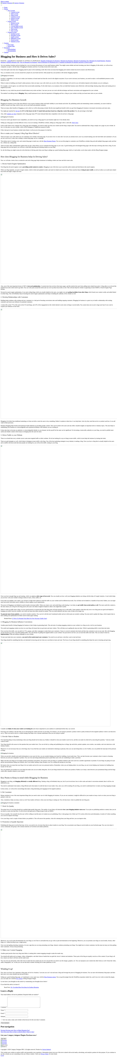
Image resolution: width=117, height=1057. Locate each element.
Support (6, 52)
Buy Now (3, 1038)
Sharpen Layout (15, 41)
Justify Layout (15, 37)
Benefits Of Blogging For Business (50, 61)
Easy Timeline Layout (17, 27)
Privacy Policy (45, 1054)
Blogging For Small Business (97, 61)
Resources (7, 47)
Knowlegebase (12, 49)
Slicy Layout (14, 30)
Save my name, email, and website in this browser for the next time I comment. (24, 1020)
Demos (6, 9)
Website (3, 1016)
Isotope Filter (11, 46)
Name (3, 1010)
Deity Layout (14, 13)
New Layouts (11, 10)
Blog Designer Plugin (50, 141)
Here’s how (75, 122)
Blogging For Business (67, 61)
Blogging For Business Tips (81, 61)
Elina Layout (14, 15)
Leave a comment (74, 62)
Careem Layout (15, 12)
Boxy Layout (14, 24)
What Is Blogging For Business (46, 62)
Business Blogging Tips (12, 62)
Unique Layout (12, 21)
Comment (4, 1007)
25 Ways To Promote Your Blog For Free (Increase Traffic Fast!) (29, 618)
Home (5, 7)
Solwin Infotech (46, 1049)
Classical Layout (12, 32)
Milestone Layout (15, 38)
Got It (2, 1055)
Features (6, 43)
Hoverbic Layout (15, 35)
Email (3, 1013)
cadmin (9, 61)
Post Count (11, 44)
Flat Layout (14, 29)
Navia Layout (14, 40)
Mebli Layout (14, 20)
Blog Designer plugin (50, 977)
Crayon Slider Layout (17, 26)
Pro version (19, 978)
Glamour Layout (15, 16)
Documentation (12, 51)
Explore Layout (15, 34)
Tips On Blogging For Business (28, 62)
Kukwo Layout (15, 18)
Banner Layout (15, 23)
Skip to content (5, 1)
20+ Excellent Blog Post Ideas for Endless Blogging (25, 987)
